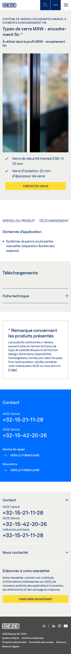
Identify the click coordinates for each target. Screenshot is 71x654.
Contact (9, 500)
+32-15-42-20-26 (25, 435)
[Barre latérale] (55, 5)
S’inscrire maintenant (35, 599)
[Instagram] (59, 626)
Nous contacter (15, 552)
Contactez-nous (35, 186)
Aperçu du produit (19, 221)
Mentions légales (10, 646)
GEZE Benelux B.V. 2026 (14, 633)
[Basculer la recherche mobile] (45, 5)
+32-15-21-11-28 (23, 419)
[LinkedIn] (53, 626)
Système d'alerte (10, 638)
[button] (43, 626)
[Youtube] (66, 626)
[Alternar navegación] (66, 5)
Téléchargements (54, 221)
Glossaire (61, 642)
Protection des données (14, 642)
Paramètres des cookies (41, 642)
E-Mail (12, 369)
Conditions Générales (32, 638)
